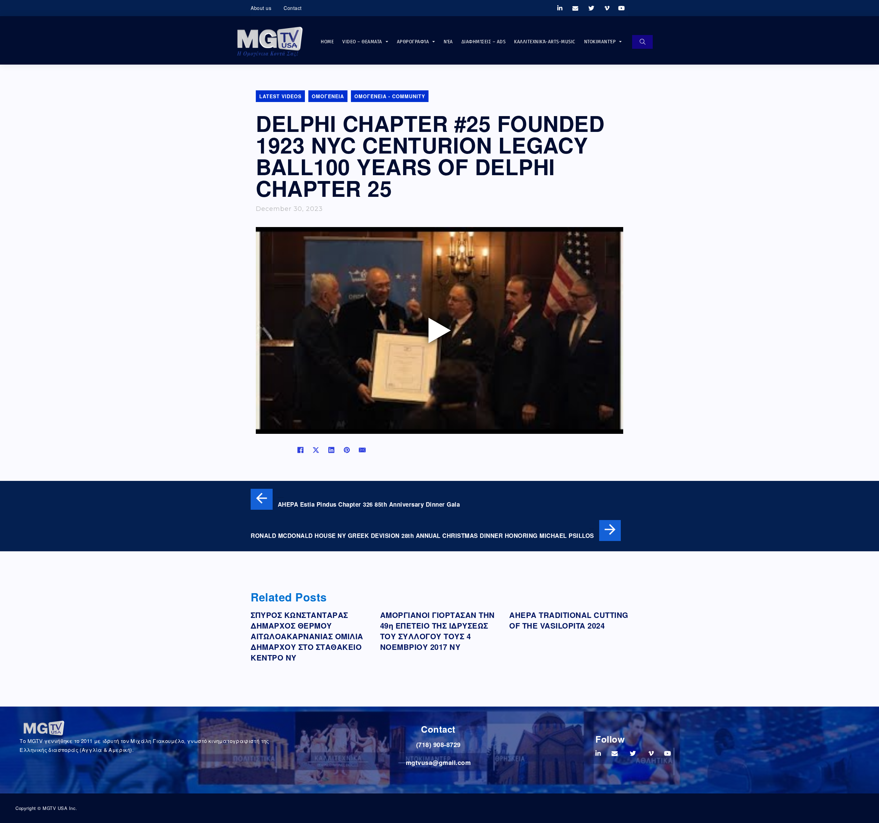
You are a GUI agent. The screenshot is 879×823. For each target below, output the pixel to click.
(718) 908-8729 (438, 744)
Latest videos (280, 96)
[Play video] (439, 330)
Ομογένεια (328, 96)
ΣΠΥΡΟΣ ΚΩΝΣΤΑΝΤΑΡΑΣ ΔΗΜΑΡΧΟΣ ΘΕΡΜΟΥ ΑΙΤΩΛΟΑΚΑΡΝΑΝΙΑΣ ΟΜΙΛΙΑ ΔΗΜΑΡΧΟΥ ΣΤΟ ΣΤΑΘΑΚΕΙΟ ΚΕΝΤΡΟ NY (307, 636)
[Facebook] (300, 450)
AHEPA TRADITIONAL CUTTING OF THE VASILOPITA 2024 (568, 620)
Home (327, 41)
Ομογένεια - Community (389, 96)
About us (261, 7)
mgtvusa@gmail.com (438, 762)
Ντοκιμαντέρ (600, 41)
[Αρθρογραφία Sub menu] (433, 41)
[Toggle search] (642, 42)
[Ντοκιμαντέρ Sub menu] (620, 41)
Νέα (448, 41)
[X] (316, 450)
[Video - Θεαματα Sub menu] (387, 41)
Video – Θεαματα (362, 41)
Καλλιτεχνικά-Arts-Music (544, 41)
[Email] (362, 450)
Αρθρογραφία (413, 41)
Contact (293, 7)
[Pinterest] (347, 450)
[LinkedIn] (331, 450)
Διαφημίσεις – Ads (483, 41)
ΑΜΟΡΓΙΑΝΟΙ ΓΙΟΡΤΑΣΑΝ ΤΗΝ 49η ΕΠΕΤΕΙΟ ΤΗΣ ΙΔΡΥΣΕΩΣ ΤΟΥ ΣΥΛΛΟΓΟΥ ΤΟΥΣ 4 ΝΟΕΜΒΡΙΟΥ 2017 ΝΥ (437, 630)
